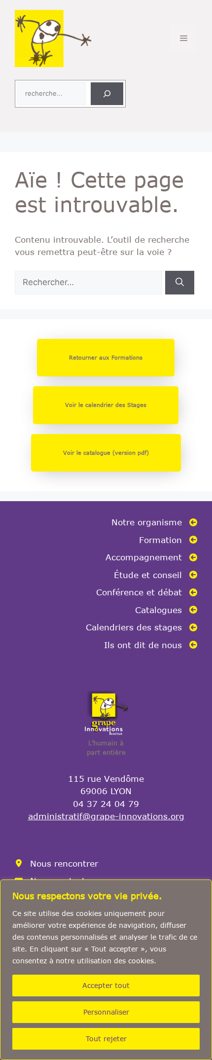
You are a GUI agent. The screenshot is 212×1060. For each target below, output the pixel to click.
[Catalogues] (166, 610)
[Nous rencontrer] (56, 863)
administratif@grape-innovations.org (106, 816)
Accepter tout (106, 985)
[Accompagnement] (151, 557)
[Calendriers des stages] (141, 627)
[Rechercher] (107, 93)
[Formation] (168, 540)
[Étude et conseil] (155, 575)
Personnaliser (106, 1012)
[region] (106, 969)
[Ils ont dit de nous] (150, 645)
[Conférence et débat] (146, 592)
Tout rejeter (106, 1038)
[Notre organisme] (154, 522)
